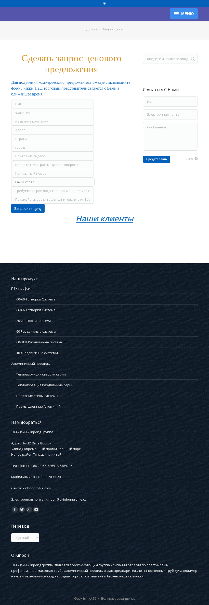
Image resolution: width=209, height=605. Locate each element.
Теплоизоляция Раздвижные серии (44, 385)
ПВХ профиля (21, 288)
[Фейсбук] (15, 509)
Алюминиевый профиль (30, 363)
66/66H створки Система (36, 310)
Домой (91, 29)
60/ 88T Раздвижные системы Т (41, 342)
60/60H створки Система (36, 299)
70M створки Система (33, 320)
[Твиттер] (22, 509)
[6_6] (153, 237)
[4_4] (68, 237)
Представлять (156, 159)
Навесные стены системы (37, 395)
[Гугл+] (29, 509)
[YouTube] (36, 509)
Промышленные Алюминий (38, 406)
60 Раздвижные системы (36, 331)
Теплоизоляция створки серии (41, 374)
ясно (189, 158)
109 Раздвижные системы (37, 352)
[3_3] (28, 237)
